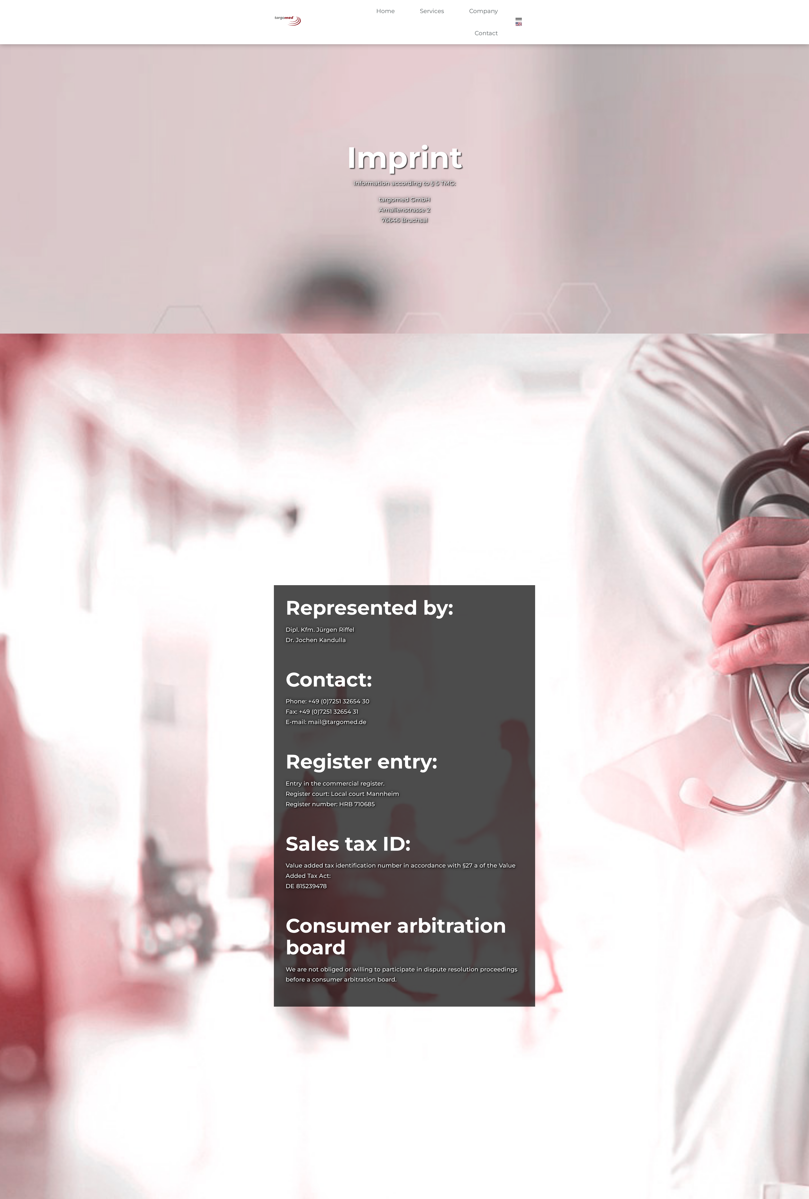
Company (483, 11)
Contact (486, 33)
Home (385, 11)
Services (432, 11)
